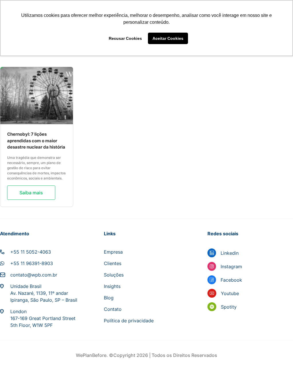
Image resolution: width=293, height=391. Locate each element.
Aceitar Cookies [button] (168, 38)
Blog (109, 298)
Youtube (230, 293)
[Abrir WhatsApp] (278, 376)
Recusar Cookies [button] (125, 38)
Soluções (114, 275)
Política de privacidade (129, 320)
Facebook (231, 280)
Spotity (229, 307)
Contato (113, 309)
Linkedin (230, 253)
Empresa (113, 252)
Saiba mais (31, 193)
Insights (112, 286)
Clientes (112, 263)
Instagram (231, 266)
